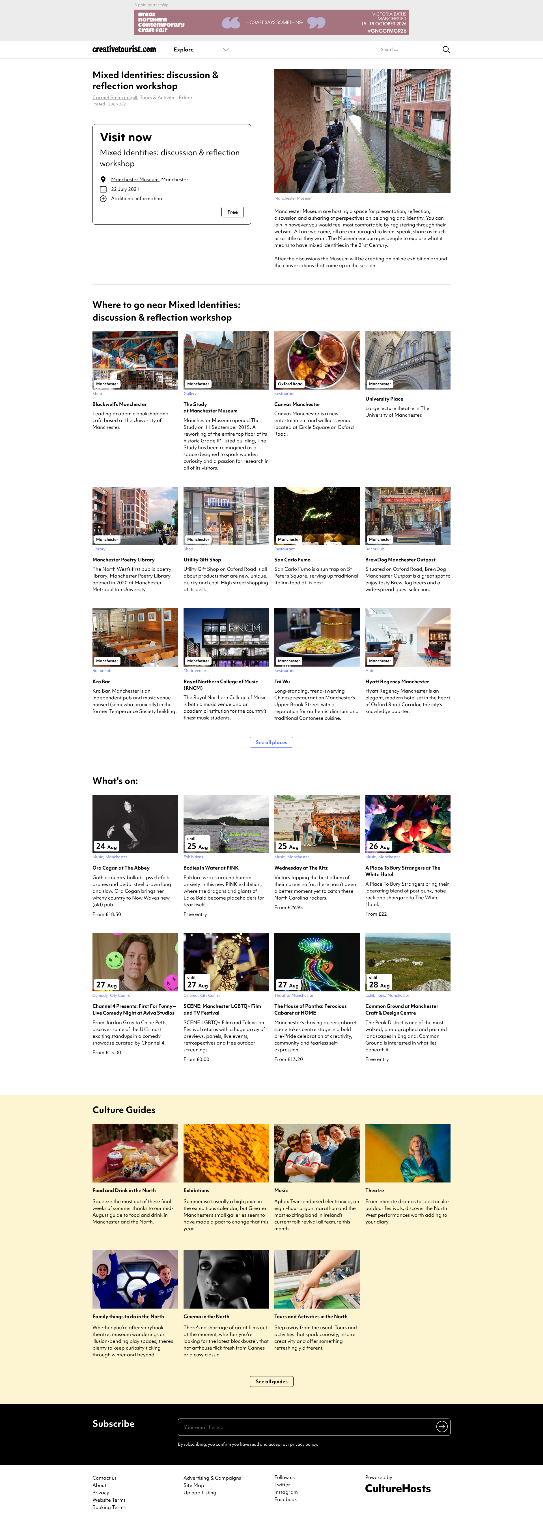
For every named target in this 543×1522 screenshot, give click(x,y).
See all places (271, 742)
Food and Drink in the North (124, 1190)
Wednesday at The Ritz (301, 867)
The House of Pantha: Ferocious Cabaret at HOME (310, 1009)
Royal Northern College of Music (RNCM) (221, 684)
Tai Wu (282, 681)
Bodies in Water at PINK (211, 867)
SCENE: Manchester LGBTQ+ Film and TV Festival (222, 1009)
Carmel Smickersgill (114, 97)
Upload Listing (200, 1492)
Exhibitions (196, 1190)
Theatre (374, 1190)
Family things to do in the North (128, 1316)
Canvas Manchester (297, 404)
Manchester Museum (135, 179)
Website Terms (109, 1499)
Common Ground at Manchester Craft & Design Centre (401, 1009)
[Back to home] (124, 51)
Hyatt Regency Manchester (397, 681)
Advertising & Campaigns (212, 1477)
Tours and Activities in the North (311, 1316)
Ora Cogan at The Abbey (121, 867)
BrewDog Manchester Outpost (400, 559)
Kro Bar (101, 681)
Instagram (286, 1492)
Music (281, 1190)
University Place (384, 398)
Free (232, 212)
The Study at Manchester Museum (211, 407)
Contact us (104, 1477)
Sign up (442, 1426)
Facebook (285, 1499)
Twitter (282, 1484)
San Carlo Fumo (292, 559)
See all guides (272, 1381)
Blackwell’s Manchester (119, 404)
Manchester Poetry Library (123, 559)
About (99, 1485)
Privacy (100, 1492)
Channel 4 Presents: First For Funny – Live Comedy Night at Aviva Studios (134, 1009)
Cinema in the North (206, 1316)
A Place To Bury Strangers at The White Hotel (402, 870)
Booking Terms (109, 1507)
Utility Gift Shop (202, 559)
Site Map (194, 1485)
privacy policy (303, 1444)
